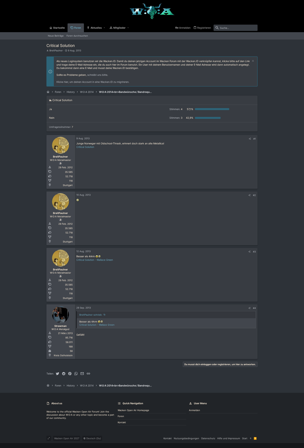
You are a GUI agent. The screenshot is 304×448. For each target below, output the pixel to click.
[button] (104, 28)
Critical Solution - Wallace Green (94, 259)
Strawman (60, 325)
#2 (254, 195)
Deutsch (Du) (93, 438)
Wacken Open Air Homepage (133, 410)
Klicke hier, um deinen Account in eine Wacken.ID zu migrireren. (92, 81)
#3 (254, 251)
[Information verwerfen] (253, 61)
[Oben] (250, 438)
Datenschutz (208, 438)
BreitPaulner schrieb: (90, 314)
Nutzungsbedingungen (186, 438)
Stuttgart (68, 185)
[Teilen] (249, 138)
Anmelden (194, 410)
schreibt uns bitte (97, 74)
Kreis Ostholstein (63, 355)
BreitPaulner (56, 50)
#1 (254, 138)
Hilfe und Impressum (228, 438)
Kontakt (122, 422)
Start (244, 438)
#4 (254, 308)
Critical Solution (85, 146)
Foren (121, 416)
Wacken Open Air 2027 (66, 438)
